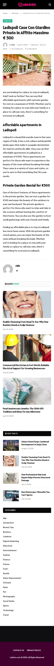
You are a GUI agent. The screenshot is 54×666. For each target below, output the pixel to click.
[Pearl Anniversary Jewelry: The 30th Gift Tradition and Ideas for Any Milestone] (27, 391)
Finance (6, 559)
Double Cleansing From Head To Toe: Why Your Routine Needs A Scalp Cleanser (25, 323)
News (5, 587)
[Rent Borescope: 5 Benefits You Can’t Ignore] (11, 495)
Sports (6, 605)
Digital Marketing (11, 541)
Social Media (8, 601)
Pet (4, 592)
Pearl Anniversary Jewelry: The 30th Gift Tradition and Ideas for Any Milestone (23, 410)
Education (7, 545)
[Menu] (5, 4)
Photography (9, 596)
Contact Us (18, 650)
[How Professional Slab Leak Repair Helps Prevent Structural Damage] (11, 478)
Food (5, 568)
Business (7, 532)
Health (6, 573)
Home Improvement (12, 578)
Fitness (6, 564)
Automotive (8, 522)
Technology (8, 610)
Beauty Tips (8, 527)
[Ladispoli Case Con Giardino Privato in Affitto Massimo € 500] (27, 70)
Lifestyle (7, 21)
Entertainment (10, 550)
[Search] (49, 4)
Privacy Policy (34, 650)
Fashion (6, 555)
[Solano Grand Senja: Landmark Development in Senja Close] (11, 445)
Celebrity (7, 536)
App (4, 518)
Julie (13, 45)
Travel (6, 615)
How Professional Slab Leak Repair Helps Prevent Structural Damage (35, 477)
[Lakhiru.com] (27, 4)
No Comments (17, 49)
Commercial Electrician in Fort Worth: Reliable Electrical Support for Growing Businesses (26, 367)
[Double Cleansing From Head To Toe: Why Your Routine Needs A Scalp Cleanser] (27, 304)
